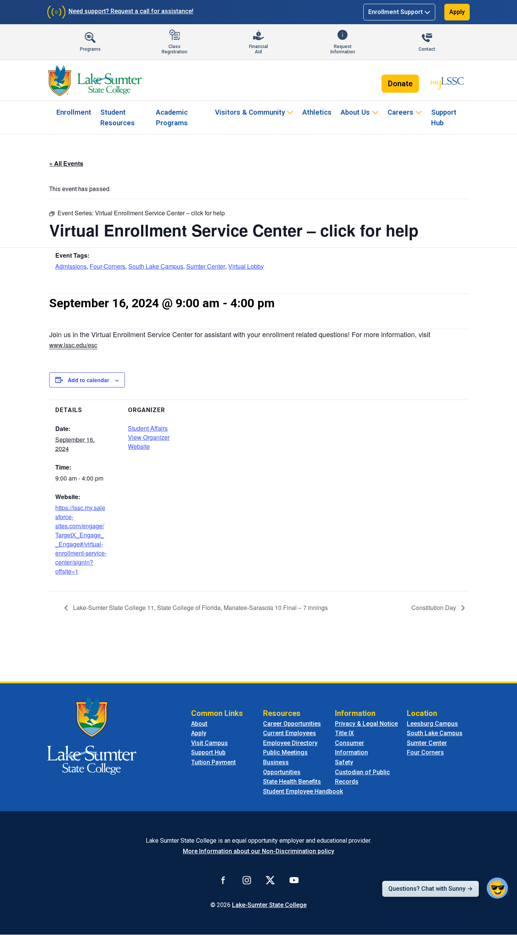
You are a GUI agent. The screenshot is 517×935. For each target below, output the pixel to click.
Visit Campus (209, 743)
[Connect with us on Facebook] (223, 879)
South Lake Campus (155, 266)
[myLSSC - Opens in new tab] (447, 84)
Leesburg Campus (432, 723)
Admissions (71, 266)
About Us (355, 112)
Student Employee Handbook (303, 791)
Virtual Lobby (246, 266)
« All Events (66, 163)
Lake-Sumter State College (269, 905)
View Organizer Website (149, 442)
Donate (400, 83)
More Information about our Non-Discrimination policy (258, 851)
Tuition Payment (213, 762)
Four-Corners (107, 266)
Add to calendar (88, 380)
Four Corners (425, 752)
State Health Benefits (292, 781)
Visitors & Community (250, 112)
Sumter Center (205, 266)
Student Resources (117, 117)
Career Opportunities (292, 723)
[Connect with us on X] (270, 879)
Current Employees (289, 733)
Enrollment (73, 112)
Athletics (317, 112)
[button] (497, 888)
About (199, 723)
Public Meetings (285, 752)
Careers (400, 112)
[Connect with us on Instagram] (246, 879)
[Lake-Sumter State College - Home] (94, 81)
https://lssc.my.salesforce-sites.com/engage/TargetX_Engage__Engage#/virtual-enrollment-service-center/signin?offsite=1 (81, 539)
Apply (457, 12)
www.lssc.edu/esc (73, 345)
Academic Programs (172, 117)
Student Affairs (148, 428)
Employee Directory (290, 743)
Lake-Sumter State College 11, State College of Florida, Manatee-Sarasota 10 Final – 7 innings (200, 607)
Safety (344, 762)
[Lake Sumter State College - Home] (91, 733)
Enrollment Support (395, 12)
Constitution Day (434, 607)
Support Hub (443, 117)
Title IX (344, 733)
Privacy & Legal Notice (366, 723)
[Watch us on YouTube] (294, 879)
